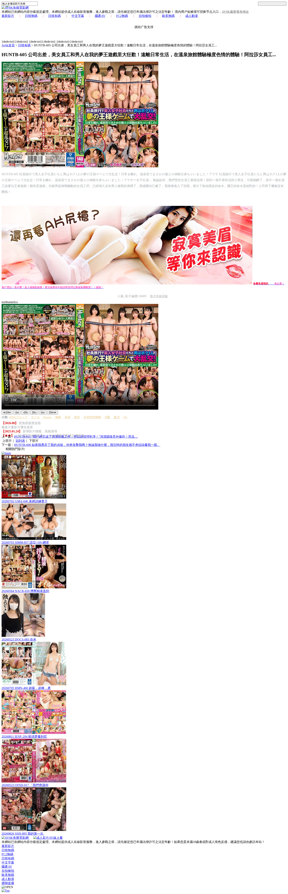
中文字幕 (78, 15)
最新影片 (8, 15)
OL (125, 417)
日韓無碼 (31, 15)
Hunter (47, 417)
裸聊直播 (8, 883)
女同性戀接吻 (92, 417)
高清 (68, 417)
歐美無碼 (168, 15)
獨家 (58, 417)
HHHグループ (18, 417)
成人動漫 (191, 15)
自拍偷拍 (145, 15)
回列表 (20, 440)
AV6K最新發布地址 (235, 11)
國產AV (100, 15)
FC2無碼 (122, 15)
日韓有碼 (54, 15)
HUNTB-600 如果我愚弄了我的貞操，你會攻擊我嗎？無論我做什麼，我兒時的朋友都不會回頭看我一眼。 (87, 445)
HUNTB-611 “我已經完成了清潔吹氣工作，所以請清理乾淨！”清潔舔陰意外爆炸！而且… (76, 436)
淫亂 (107, 417)
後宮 (77, 417)
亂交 (117, 417)
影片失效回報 (159, 296)
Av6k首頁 (8, 45)
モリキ (35, 417)
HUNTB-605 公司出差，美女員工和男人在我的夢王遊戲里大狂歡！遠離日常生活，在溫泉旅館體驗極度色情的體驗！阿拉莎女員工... (125, 45)
